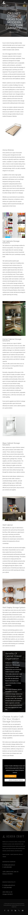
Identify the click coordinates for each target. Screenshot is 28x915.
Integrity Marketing (20, 903)
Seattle (11, 854)
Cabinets (14, 9)
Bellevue (20, 854)
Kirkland (4, 856)
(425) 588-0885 (8, 867)
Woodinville (16, 854)
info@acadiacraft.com (9, 865)
